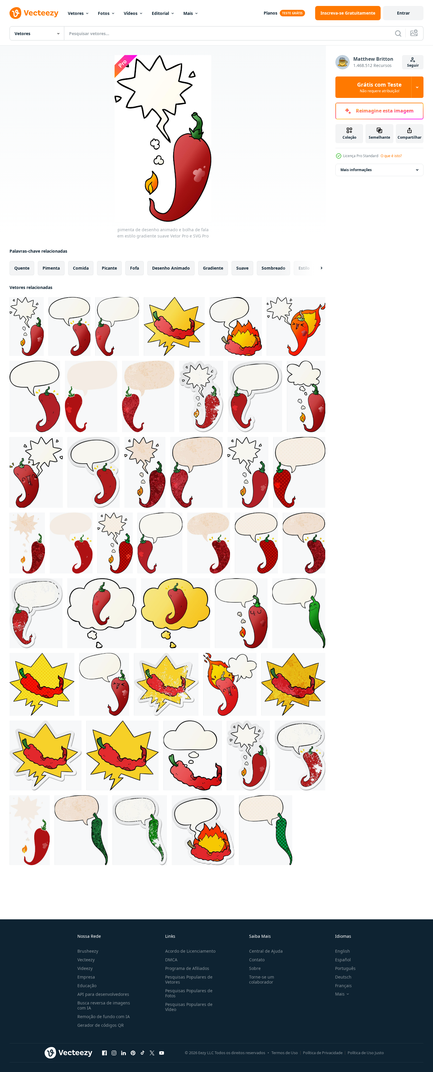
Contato (257, 959)
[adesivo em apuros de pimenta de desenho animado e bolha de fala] (201, 396)
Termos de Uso (284, 1052)
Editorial (160, 13)
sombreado (273, 268)
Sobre (255, 968)
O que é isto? (391, 155)
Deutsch (343, 977)
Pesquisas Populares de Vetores (188, 979)
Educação (86, 985)
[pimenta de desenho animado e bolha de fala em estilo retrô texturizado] (148, 396)
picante (109, 268)
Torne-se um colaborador (261, 979)
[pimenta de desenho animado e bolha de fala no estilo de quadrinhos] (299, 472)
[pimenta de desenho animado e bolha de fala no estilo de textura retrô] (144, 472)
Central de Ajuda (266, 951)
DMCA (171, 959)
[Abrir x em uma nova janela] (152, 1052)
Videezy (85, 968)
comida (81, 268)
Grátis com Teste (379, 87)
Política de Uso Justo (366, 1052)
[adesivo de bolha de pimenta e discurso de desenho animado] (203, 830)
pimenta (51, 268)
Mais (188, 13)
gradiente (213, 268)
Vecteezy (86, 959)
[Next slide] (316, 268)
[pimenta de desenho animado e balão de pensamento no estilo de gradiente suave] (306, 396)
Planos (270, 13)
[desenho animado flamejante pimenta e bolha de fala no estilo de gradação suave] (296, 326)
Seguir (413, 65)
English (342, 951)
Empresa (86, 977)
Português (345, 968)
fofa (134, 268)
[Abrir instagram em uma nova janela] (114, 1052)
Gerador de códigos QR (100, 1025)
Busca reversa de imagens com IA (103, 1005)
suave (242, 268)
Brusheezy (87, 951)
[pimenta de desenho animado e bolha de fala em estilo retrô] (91, 396)
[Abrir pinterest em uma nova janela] (133, 1052)
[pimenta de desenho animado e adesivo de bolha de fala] (255, 396)
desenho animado (171, 268)
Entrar (403, 13)
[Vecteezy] (34, 13)
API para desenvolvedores (103, 994)
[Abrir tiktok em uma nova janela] (142, 1052)
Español (343, 959)
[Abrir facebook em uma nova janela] (104, 1052)
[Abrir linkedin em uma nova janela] (123, 1052)
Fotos (104, 13)
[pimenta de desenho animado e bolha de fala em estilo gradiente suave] (27, 326)
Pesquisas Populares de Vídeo (188, 1006)
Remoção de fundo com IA (103, 1016)
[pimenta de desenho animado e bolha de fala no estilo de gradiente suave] (236, 326)
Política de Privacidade (323, 1052)
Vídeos (130, 13)
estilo (304, 268)
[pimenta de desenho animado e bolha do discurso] (35, 396)
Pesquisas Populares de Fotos (188, 993)
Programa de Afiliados (187, 968)
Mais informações (356, 169)
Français (343, 985)
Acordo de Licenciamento (190, 951)
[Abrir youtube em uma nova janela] (161, 1052)
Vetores (76, 13)
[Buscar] (398, 33)
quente (21, 268)
